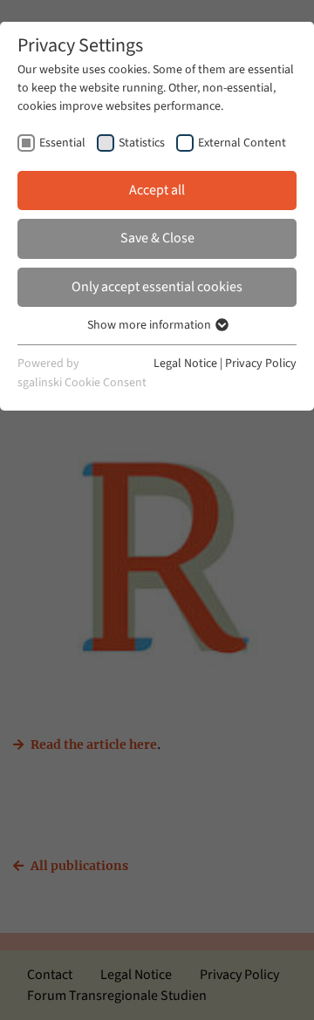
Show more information (150, 325)
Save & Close (157, 238)
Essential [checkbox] (62, 143)
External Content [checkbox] (242, 143)
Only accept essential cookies (157, 286)
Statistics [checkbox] (142, 143)
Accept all (157, 190)
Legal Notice (185, 363)
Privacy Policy (261, 363)
